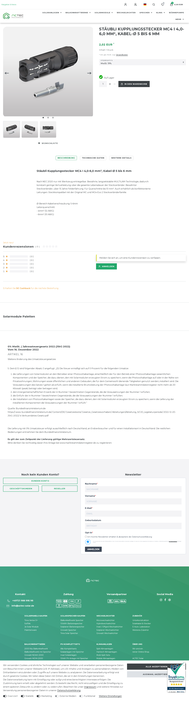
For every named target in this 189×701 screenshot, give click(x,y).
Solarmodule (103, 13)
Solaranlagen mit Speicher (72, 652)
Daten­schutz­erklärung (68, 690)
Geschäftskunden (21, 488)
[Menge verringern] (114, 84)
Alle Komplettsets (68, 649)
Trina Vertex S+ (31, 620)
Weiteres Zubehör (140, 630)
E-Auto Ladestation (141, 627)
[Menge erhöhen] (110, 84)
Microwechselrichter (105, 620)
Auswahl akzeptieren (156, 674)
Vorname (90, 496)
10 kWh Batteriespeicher (71, 623)
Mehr (178, 19)
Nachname (91, 484)
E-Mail (88, 508)
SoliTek (27, 623)
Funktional (89, 696)
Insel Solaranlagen (68, 655)
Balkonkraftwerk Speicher (71, 620)
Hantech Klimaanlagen (106, 652)
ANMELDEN (93, 549)
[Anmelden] (126, 4)
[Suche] (153, 5)
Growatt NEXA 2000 (33, 658)
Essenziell (13, 696)
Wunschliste (50, 143)
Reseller (59, 488)
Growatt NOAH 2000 (34, 655)
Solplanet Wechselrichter (107, 630)
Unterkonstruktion (140, 620)
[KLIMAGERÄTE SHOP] (169, 600)
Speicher (145, 13)
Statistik (29, 696)
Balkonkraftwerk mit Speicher (37, 652)
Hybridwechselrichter (105, 623)
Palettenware (30, 630)
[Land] (145, 5)
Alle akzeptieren (156, 666)
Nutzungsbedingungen (173, 541)
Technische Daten (93, 158)
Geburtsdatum (93, 520)
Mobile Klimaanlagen (105, 658)
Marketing (46, 696)
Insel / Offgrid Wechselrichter (109, 627)
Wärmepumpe (176, 13)
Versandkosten (122, 55)
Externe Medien (68, 696)
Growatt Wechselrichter (107, 633)
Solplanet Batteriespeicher (72, 627)
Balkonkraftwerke (77, 13)
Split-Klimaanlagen (104, 649)
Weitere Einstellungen (110, 696)
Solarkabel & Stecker (141, 623)
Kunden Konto (40, 481)
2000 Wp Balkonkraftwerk (36, 649)
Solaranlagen (51, 13)
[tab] (66, 158)
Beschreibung (66, 158)
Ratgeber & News (9, 5)
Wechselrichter (126, 13)
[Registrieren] (136, 4)
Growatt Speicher (68, 630)
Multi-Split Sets (103, 655)
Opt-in (88, 532)
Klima (159, 13)
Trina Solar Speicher (69, 633)
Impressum (90, 687)
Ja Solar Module (31, 627)
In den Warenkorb (135, 84)
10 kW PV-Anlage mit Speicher (74, 658)
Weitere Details (121, 158)
